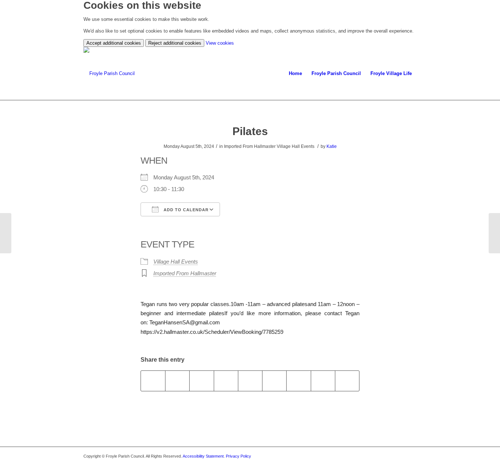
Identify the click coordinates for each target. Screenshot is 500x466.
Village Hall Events (175, 261)
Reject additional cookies (174, 43)
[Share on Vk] (298, 381)
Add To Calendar (185, 210)
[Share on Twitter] (177, 381)
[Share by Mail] (347, 381)
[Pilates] (5, 233)
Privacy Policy (238, 456)
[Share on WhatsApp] (201, 381)
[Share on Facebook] (153, 381)
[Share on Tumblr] (274, 381)
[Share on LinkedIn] (250, 381)
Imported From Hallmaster (184, 273)
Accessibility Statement (203, 456)
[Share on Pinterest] (226, 381)
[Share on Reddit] (323, 381)
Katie (332, 146)
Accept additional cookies (113, 43)
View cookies (220, 43)
